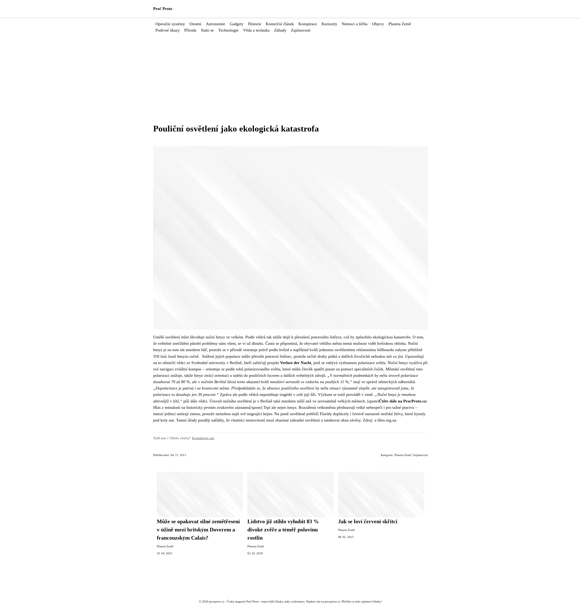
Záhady (280, 30)
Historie (254, 24)
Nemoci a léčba (354, 24)
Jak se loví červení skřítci (367, 521)
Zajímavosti (300, 30)
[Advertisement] (290, 67)
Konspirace (307, 24)
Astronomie (215, 24)
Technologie (228, 30)
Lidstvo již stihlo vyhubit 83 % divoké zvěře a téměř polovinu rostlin (283, 529)
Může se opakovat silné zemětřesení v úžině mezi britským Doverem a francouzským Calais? (198, 529)
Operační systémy (170, 24)
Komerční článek (280, 24)
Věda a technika (256, 30)
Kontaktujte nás (203, 438)
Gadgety (237, 24)
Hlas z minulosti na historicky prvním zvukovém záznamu (201, 407)
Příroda (190, 30)
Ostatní (195, 24)
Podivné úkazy (167, 30)
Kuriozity (329, 24)
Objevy (378, 24)
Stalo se (207, 30)
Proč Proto (162, 8)
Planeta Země (400, 24)
